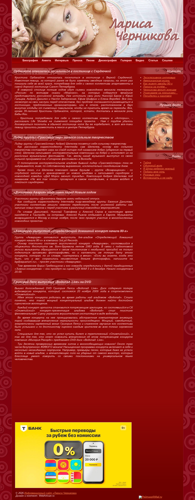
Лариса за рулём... (155, 86)
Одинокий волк (152, 165)
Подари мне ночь (154, 171)
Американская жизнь (156, 80)
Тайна (147, 162)
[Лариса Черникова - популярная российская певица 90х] (97, 56)
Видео (140, 60)
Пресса (77, 60)
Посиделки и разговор (157, 95)
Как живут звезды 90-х (158, 83)
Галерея (126, 60)
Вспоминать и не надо (157, 177)
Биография (30, 60)
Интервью (62, 60)
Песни (90, 60)
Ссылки (167, 60)
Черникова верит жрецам (159, 89)
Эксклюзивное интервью (159, 77)
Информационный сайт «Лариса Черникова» (50, 493)
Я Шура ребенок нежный (159, 168)
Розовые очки (151, 174)
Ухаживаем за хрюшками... (160, 92)
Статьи (153, 60)
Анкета (46, 60)
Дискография (107, 60)
